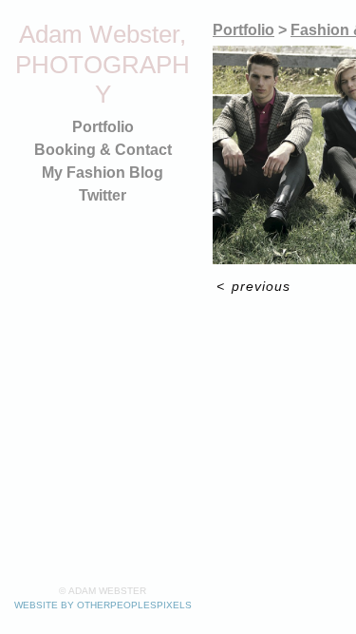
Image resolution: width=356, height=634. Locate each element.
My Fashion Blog (102, 172)
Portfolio (103, 127)
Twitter (102, 195)
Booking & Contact (103, 150)
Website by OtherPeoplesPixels (103, 605)
